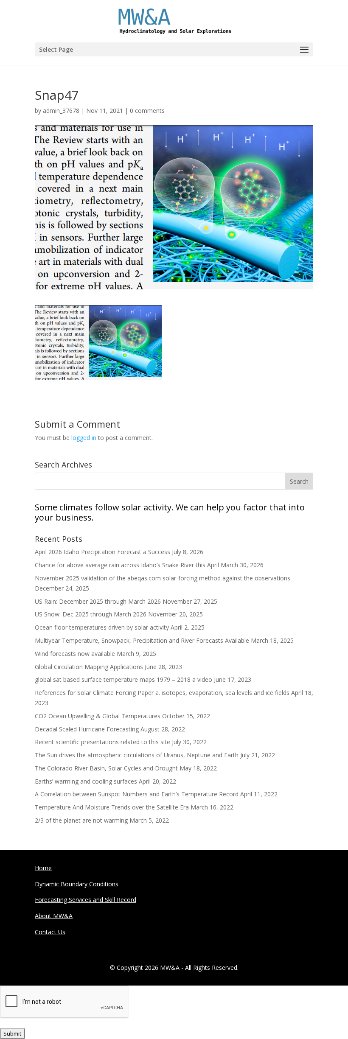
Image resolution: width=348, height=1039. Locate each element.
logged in (83, 438)
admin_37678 (61, 110)
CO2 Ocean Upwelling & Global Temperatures (97, 716)
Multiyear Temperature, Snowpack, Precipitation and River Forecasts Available (142, 640)
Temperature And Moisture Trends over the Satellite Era (112, 807)
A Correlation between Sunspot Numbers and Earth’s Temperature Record (137, 794)
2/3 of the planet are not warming (81, 820)
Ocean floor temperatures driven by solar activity (102, 627)
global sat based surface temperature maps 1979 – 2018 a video (123, 679)
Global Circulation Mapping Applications (89, 667)
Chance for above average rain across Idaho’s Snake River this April (127, 565)
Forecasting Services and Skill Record (85, 900)
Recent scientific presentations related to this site (102, 742)
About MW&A (54, 916)
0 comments (147, 110)
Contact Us (50, 932)
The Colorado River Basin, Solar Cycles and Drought (106, 768)
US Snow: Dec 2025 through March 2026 (90, 614)
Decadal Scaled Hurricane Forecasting (87, 729)
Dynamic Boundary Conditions (76, 884)
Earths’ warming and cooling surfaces (86, 781)
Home (43, 868)
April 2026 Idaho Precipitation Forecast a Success (102, 552)
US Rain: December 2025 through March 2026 (98, 601)
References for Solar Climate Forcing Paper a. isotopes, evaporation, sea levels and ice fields (162, 693)
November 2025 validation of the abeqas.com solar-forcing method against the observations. (163, 578)
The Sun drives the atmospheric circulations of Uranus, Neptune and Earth (137, 755)
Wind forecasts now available (75, 654)
